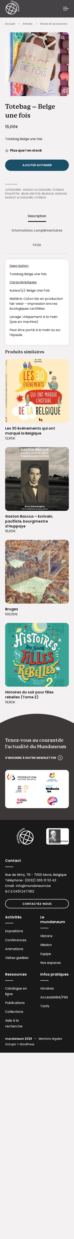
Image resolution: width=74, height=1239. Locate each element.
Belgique (48, 193)
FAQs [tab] (37, 245)
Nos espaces (50, 962)
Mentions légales (50, 1039)
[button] (63, 38)
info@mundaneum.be (33, 885)
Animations (14, 949)
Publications (15, 1002)
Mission (46, 944)
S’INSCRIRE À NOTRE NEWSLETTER (30, 758)
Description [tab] (37, 216)
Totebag (58, 189)
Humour (61, 193)
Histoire (46, 936)
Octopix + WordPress (19, 1044)
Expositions (14, 931)
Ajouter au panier (37, 165)
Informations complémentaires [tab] (37, 230)
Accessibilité (50, 997)
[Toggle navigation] (66, 9)
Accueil (10, 23)
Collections (14, 1011)
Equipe (45, 954)
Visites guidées (17, 957)
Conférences (15, 940)
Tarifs (44, 1006)
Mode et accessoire (53, 23)
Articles (27, 23)
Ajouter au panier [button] (60, 417)
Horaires (47, 988)
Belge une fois (30, 193)
